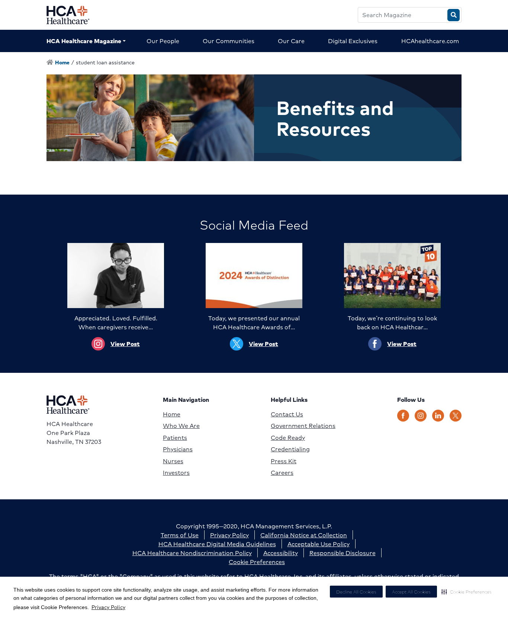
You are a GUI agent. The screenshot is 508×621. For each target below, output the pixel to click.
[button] (466, 592)
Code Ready (288, 437)
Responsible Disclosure (342, 552)
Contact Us (287, 414)
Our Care (291, 40)
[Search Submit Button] (453, 15)
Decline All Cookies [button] (356, 591)
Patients (175, 437)
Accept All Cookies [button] (411, 591)
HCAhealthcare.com (430, 40)
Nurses (173, 461)
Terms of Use (180, 535)
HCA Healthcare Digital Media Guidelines (217, 543)
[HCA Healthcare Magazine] (73, 15)
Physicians (178, 449)
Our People (163, 40)
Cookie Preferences (257, 561)
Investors (176, 472)
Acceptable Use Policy (318, 543)
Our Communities (228, 40)
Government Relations (303, 425)
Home (171, 414)
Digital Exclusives (352, 40)
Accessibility (280, 552)
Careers (282, 472)
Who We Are (181, 425)
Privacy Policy (108, 607)
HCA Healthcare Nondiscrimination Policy (192, 552)
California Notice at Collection (303, 535)
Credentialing (290, 449)
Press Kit (283, 461)
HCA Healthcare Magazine (83, 40)
